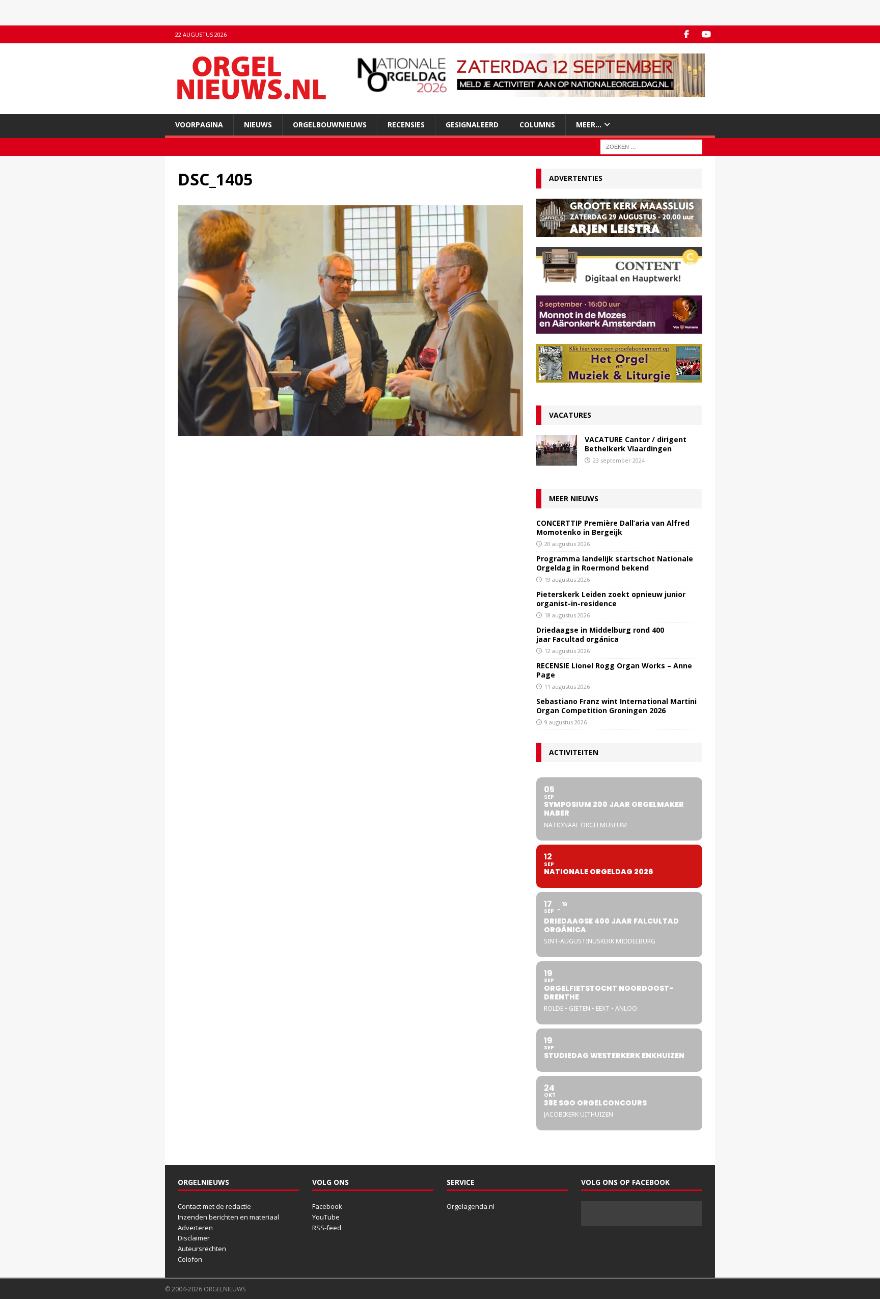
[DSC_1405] (350, 430)
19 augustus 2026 (567, 579)
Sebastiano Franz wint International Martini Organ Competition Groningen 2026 (616, 705)
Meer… (588, 124)
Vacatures (570, 415)
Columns (537, 124)
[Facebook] (686, 34)
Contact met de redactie (214, 1206)
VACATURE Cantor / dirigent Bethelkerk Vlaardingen (635, 444)
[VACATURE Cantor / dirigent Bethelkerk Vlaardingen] (556, 450)
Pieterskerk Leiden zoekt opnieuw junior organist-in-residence (610, 598)
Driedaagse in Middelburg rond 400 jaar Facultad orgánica (600, 634)
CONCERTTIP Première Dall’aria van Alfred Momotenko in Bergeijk (613, 527)
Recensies (406, 124)
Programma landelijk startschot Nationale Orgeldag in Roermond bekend (614, 563)
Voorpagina (199, 124)
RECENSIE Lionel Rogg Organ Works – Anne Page (614, 670)
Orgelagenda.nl (470, 1206)
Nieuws (258, 124)
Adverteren (195, 1227)
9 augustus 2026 (565, 722)
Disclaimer (194, 1237)
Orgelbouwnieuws (330, 124)
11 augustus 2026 (567, 686)
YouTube (326, 1217)
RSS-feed (326, 1227)
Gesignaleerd (472, 124)
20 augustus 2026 (567, 544)
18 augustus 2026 (567, 615)
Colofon (190, 1259)
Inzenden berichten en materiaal (228, 1217)
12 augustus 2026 (567, 651)
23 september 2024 (619, 460)
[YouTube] (706, 34)
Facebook (327, 1206)
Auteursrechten (202, 1248)
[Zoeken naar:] (651, 146)
